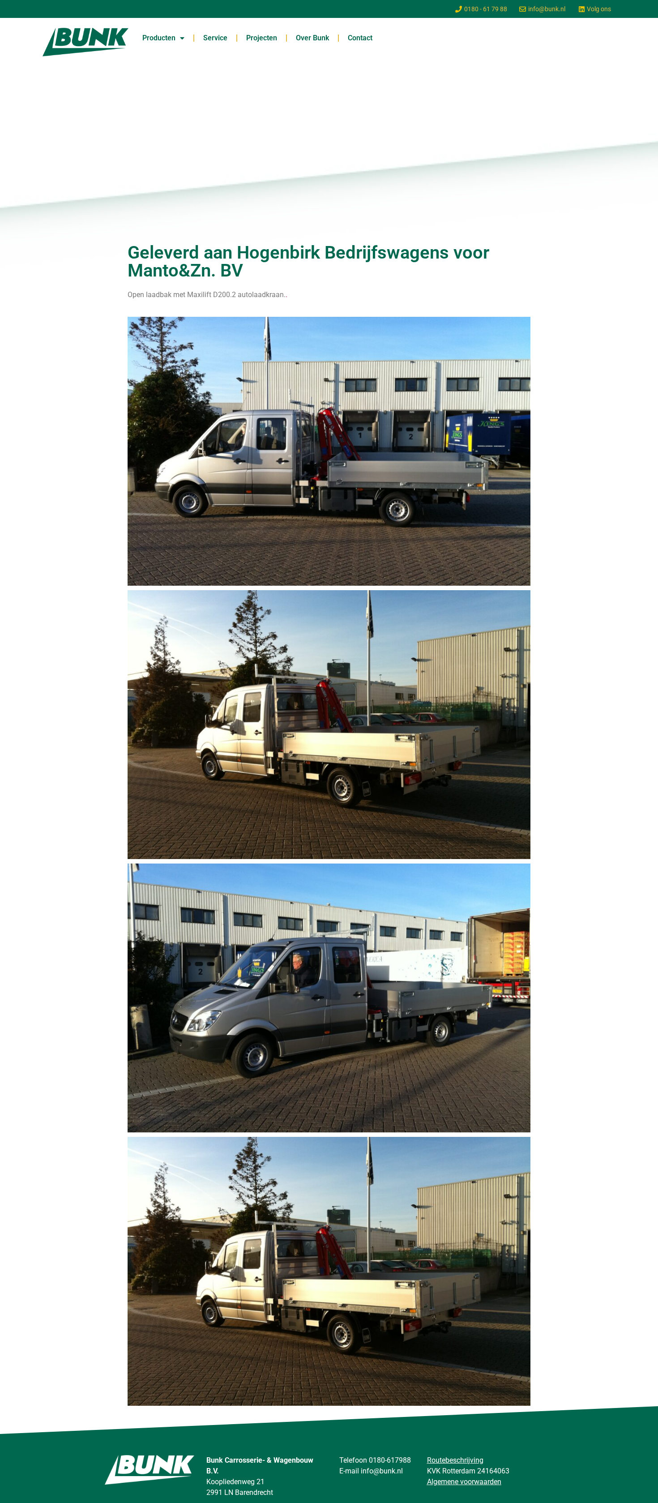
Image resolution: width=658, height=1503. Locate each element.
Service (215, 38)
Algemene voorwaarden (464, 1481)
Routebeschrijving (455, 1460)
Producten (158, 38)
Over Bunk (312, 38)
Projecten (261, 38)
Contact (360, 38)
